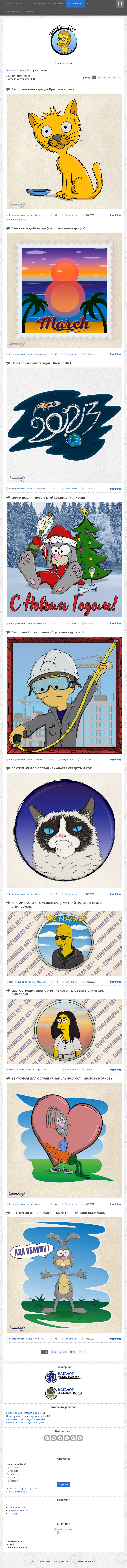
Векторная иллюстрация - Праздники (27, 354)
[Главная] (63, 55)
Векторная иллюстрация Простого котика (43, 89)
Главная (10, 70)
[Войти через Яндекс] (67, 1438)
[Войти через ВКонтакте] (54, 1438)
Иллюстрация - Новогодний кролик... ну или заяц (48, 497)
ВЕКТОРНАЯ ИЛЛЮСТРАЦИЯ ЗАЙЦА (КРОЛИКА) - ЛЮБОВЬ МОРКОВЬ (62, 1078)
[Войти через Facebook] (60, 1438)
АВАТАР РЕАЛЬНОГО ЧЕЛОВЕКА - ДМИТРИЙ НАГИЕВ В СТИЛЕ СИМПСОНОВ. (57, 904)
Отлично (14, 1467)
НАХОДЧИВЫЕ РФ (18, 1510)
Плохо (13, 1477)
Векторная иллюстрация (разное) (25, 759)
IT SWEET (14, 1513)
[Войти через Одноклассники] (80, 1438)
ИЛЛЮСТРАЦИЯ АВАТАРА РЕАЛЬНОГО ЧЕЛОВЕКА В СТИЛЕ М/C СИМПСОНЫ (58, 992)
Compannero (70, 215)
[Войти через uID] (47, 1438)
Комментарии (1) (17, 219)
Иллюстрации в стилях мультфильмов (28, 981)
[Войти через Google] (73, 1438)
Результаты (12, 1488)
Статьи (20, 70)
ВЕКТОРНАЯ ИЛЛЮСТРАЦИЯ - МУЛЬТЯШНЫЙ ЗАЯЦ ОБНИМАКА (58, 1213)
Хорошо (14, 1470)
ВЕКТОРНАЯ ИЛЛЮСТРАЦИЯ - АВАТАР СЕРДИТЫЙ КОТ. (52, 768)
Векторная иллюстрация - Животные (27, 215)
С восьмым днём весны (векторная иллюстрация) (48, 228)
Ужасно (14, 1480)
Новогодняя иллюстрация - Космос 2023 (41, 363)
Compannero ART (18, 1507)
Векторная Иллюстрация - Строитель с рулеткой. (48, 632)
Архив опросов (29, 1488)
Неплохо (14, 1474)
